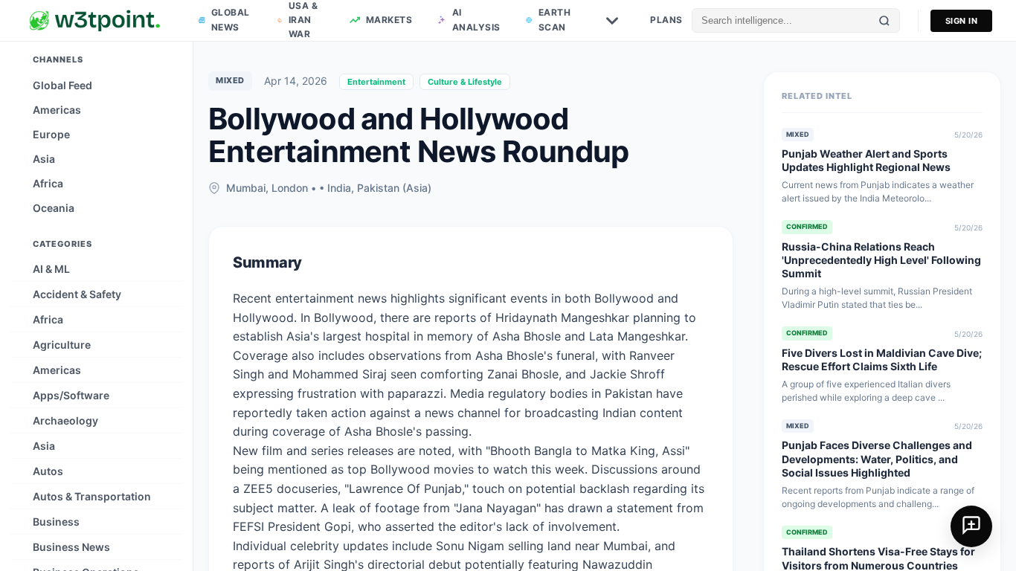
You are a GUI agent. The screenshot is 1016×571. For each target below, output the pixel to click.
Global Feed (62, 85)
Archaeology (65, 420)
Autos (48, 471)
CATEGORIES (62, 244)
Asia (44, 158)
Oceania (53, 207)
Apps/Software (71, 395)
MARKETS (389, 19)
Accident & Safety (77, 294)
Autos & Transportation (92, 496)
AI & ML (51, 268)
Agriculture (62, 344)
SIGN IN (961, 21)
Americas (57, 109)
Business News (71, 547)
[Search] (884, 21)
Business (56, 521)
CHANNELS (58, 59)
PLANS (666, 19)
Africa (48, 183)
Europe (51, 134)
